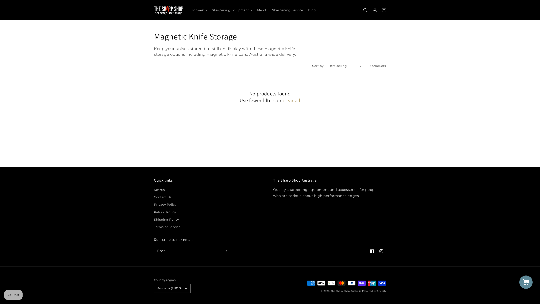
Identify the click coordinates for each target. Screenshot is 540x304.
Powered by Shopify (374, 291)
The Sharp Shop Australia (346, 291)
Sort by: (318, 66)
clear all (291, 100)
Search (159, 190)
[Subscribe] (225, 251)
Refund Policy (165, 212)
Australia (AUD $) (169, 288)
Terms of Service (167, 227)
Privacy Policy (165, 204)
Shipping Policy (166, 219)
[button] (199, 10)
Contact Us (163, 197)
